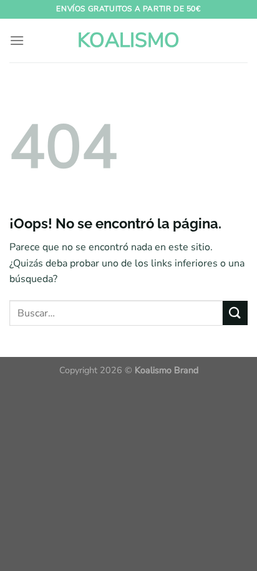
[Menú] (16, 40)
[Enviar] (235, 313)
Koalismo (128, 41)
